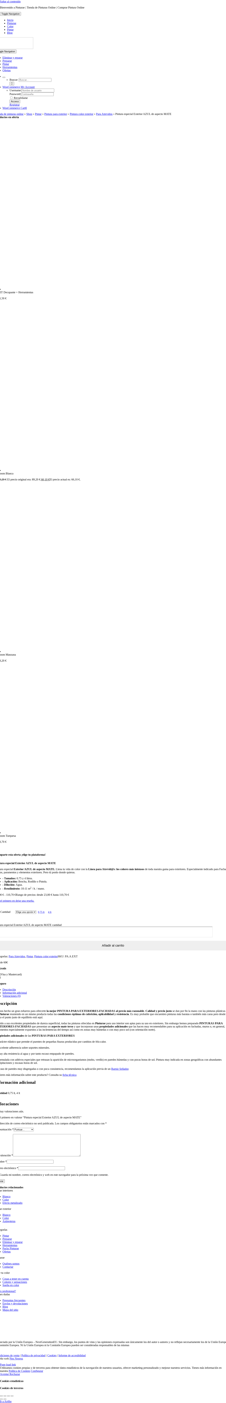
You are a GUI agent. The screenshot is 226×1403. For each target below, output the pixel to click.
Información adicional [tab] (14, 992)
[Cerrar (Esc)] (12, 1395)
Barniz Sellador (119, 1068)
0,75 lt (41, 912)
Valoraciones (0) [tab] (11, 995)
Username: (16, 90)
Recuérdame (20, 97)
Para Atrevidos (104, 113)
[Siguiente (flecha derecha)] (5, 1399)
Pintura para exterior (55, 113)
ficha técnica (69, 1074)
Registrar (15, 104)
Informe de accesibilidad (72, 1355)
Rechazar (15, 1374)
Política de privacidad (33, 1355)
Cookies (51, 1355)
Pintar (38, 113)
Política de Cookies (19, 1370)
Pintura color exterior (81, 113)
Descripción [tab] (9, 989)
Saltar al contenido (10, 1)
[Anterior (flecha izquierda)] (1, 1399)
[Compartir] (8, 1395)
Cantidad (5, 911)
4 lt (49, 912)
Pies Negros (16, 1358)
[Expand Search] (3, 77)
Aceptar (5, 1374)
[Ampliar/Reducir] (1, 1395)
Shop (29, 113)
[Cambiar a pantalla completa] (5, 1395)
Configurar (37, 1370)
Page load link (8, 1364)
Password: (15, 94)
